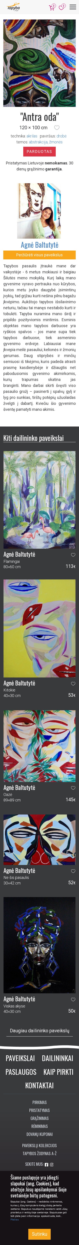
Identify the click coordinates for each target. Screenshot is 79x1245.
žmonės (56, 142)
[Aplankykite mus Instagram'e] (52, 1164)
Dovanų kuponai (40, 1134)
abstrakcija (38, 142)
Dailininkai (57, 1058)
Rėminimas (39, 1126)
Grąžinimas (40, 1118)
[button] (57, 127)
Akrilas (32, 136)
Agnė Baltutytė (39, 244)
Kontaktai (39, 1085)
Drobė (61, 136)
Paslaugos (20, 1071)
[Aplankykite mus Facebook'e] (47, 1164)
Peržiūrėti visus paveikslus (39, 255)
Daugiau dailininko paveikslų (39, 1030)
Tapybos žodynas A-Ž (40, 1153)
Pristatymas (39, 1110)
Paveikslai (20, 1058)
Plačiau (15, 1219)
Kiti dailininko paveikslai (33, 437)
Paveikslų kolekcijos (39, 1145)
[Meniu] (73, 7)
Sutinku (39, 1234)
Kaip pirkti (58, 1071)
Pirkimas (39, 1102)
